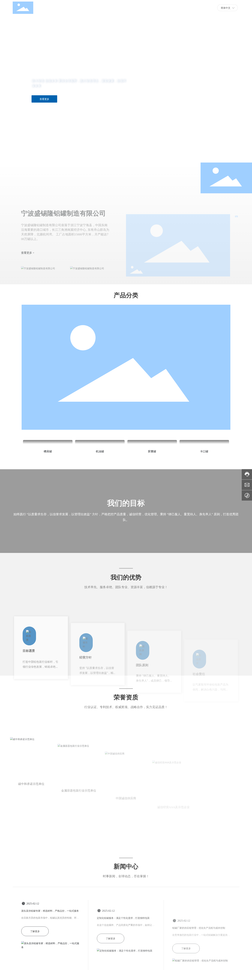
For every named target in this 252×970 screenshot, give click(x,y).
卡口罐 (204, 451)
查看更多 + (27, 225)
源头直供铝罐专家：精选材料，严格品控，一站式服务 (50, 930)
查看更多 (44, 99)
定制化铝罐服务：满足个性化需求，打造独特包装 (123, 930)
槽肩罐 (48, 451)
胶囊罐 (152, 451)
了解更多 (35, 951)
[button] (26, 153)
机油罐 (100, 451)
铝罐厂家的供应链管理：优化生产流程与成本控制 (198, 930)
